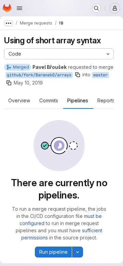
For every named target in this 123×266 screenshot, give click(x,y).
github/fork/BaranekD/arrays (39, 75)
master (100, 75)
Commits (48, 100)
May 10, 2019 (28, 83)
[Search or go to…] (96, 8)
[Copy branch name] (77, 75)
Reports (106, 100)
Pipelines (77, 100)
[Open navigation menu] (19, 8)
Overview (19, 100)
